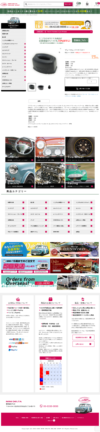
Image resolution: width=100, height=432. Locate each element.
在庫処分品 (5, 73)
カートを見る (96, 5)
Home (17, 417)
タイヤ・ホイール (7, 63)
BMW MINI (56, 231)
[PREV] (41, 361)
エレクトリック (6, 53)
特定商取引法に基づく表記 (37, 417)
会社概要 (48, 417)
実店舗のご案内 (25, 417)
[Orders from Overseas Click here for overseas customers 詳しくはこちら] (50, 282)
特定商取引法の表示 (81, 337)
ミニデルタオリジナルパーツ (9, 43)
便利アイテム (34, 231)
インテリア (5, 47)
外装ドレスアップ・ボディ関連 (46, 160)
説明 (39, 101)
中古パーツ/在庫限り (13, 231)
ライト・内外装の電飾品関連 (15, 186)
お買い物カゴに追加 (84, 88)
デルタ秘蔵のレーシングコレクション (40, 226)
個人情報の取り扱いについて (68, 417)
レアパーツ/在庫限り (81, 226)
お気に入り (51, 420)
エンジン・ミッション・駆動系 (46, 186)
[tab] (39, 101)
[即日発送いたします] (25, 266)
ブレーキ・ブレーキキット (89, 94)
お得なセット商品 (7, 83)
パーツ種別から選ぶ (58, 226)
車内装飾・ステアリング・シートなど (17, 160)
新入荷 (4, 37)
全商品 (79, 96)
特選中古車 (5, 33)
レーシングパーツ (7, 66)
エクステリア (5, 50)
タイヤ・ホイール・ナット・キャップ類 (78, 160)
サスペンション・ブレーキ (9, 60)
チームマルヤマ (6, 86)
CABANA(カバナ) (7, 80)
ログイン (87, 5)
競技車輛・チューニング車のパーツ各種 (78, 186)
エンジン (4, 57)
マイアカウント (80, 417)
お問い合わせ (80, 344)
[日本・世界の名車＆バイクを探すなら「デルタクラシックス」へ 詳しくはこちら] (74, 266)
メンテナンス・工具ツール (9, 70)
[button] (59, 52)
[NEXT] (60, 361)
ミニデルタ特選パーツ (8, 40)
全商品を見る (5, 30)
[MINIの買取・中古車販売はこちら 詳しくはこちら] (25, 249)
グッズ (4, 76)
